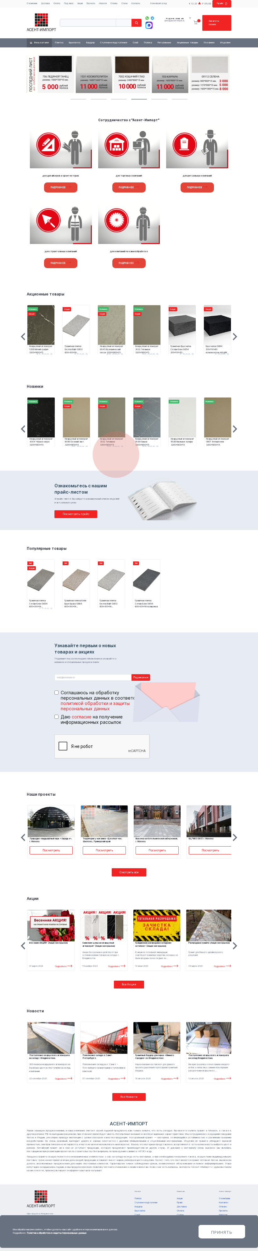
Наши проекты (41, 794)
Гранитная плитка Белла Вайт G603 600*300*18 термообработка (73, 349)
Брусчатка (74, 42)
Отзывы (113, 3)
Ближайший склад (158, 3)
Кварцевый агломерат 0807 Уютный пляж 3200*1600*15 (217, 441)
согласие (82, 716)
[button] (78, 99)
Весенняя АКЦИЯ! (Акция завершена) (48, 942)
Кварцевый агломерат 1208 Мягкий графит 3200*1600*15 (40, 349)
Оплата (56, 3)
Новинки (35, 386)
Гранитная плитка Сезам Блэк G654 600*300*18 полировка (146, 603)
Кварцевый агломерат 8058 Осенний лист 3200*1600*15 (76, 441)
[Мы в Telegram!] (152, 18)
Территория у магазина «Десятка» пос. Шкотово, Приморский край (102, 840)
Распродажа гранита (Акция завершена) (209, 942)
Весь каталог (41, 42)
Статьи (124, 3)
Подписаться (140, 677)
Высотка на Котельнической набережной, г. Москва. (157, 840)
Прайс (219, 3)
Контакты (136, 3)
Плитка (59, 42)
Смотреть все (129, 872)
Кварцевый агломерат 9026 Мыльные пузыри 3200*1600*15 (182, 441)
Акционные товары (187, 42)
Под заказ (68, 3)
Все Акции (129, 984)
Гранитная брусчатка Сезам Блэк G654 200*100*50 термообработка (181, 349)
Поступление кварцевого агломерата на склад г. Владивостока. (49, 1057)
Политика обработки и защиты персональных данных (57, 1233)
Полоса (148, 42)
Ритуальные (164, 42)
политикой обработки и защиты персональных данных (95, 706)
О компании (32, 3)
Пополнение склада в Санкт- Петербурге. (97, 1057)
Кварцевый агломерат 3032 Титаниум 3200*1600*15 (146, 349)
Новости (103, 3)
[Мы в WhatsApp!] (147, 18)
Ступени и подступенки (113, 42)
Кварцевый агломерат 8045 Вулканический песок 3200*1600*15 (111, 349)
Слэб (135, 42)
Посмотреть (51, 850)
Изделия (225, 42)
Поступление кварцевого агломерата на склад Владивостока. (208, 1057)
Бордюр (90, 42)
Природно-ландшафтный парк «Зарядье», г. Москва (51, 840)
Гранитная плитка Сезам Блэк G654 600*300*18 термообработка (38, 603)
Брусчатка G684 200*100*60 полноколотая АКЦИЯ (216, 349)
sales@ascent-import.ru (174, 20)
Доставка (45, 3)
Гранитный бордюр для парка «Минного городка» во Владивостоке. (154, 1057)
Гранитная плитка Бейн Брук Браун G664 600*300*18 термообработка (75, 603)
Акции (80, 3)
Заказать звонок (214, 22)
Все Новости (128, 1096)
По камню (209, 42)
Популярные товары (46, 548)
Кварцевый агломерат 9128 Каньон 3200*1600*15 (146, 441)
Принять (222, 1232)
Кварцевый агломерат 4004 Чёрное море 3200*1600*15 (41, 441)
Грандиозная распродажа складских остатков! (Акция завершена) (153, 944)
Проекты (91, 3)
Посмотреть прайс (76, 514)
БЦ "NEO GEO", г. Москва (201, 838)
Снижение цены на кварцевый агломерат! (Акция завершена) (98, 944)
